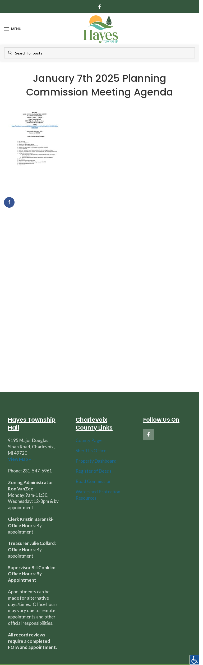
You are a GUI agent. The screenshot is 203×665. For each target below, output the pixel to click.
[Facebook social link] (99, 7)
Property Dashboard (96, 461)
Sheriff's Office (91, 450)
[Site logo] (100, 28)
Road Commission (94, 481)
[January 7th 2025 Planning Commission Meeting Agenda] (34, 146)
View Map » (19, 459)
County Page (89, 440)
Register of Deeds (94, 471)
